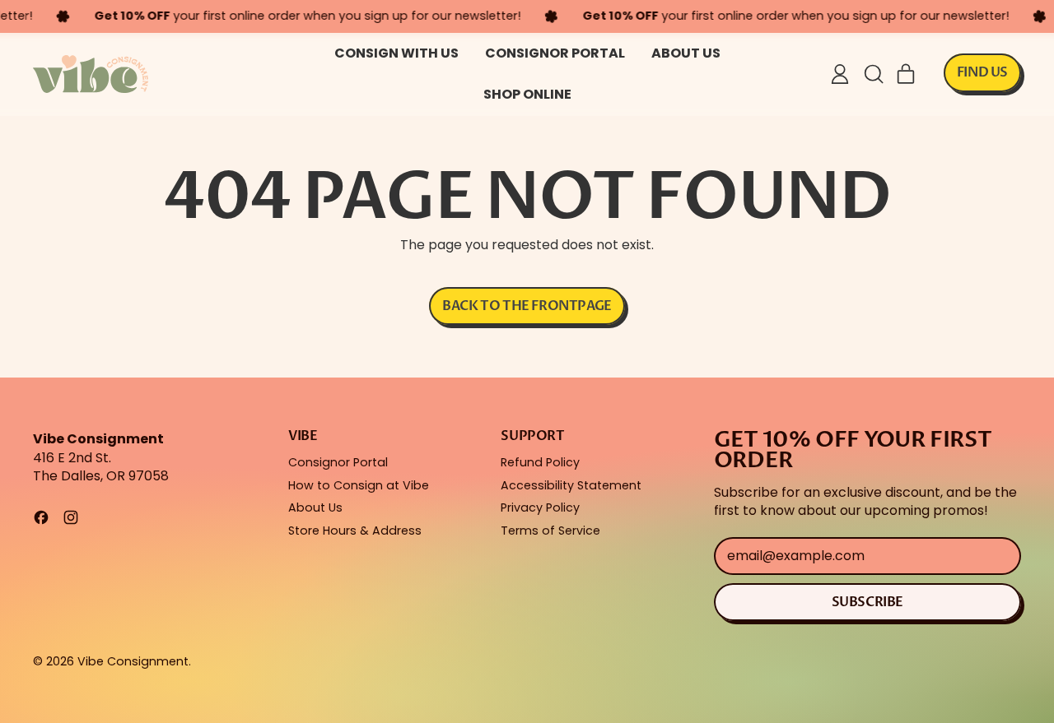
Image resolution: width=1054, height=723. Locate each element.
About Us (686, 53)
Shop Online (527, 94)
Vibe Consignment (133, 661)
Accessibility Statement (571, 485)
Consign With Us (396, 53)
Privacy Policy (540, 507)
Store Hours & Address (355, 530)
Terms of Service (550, 530)
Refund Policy (540, 462)
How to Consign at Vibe (358, 485)
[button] (872, 74)
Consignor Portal (555, 53)
